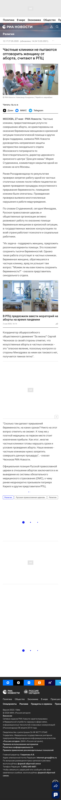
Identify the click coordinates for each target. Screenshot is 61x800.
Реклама (23, 704)
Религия (8, 497)
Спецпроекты (10, 704)
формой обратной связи (29, 763)
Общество (20, 699)
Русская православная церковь (30, 497)
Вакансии (7, 716)
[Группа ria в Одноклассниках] (39, 683)
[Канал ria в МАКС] (8, 683)
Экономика (33, 699)
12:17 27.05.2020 (11, 41)
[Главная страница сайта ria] (17, 27)
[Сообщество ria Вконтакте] (29, 683)
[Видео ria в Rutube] (50, 683)
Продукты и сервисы (41, 704)
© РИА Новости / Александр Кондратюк (18, 97)
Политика (7, 699)
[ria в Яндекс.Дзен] (18, 683)
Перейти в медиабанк (43, 97)
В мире (44, 699)
